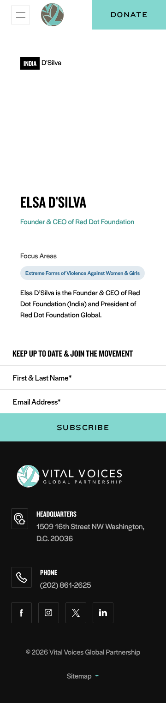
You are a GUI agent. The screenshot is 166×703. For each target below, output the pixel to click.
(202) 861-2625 (65, 584)
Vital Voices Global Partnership (94, 652)
